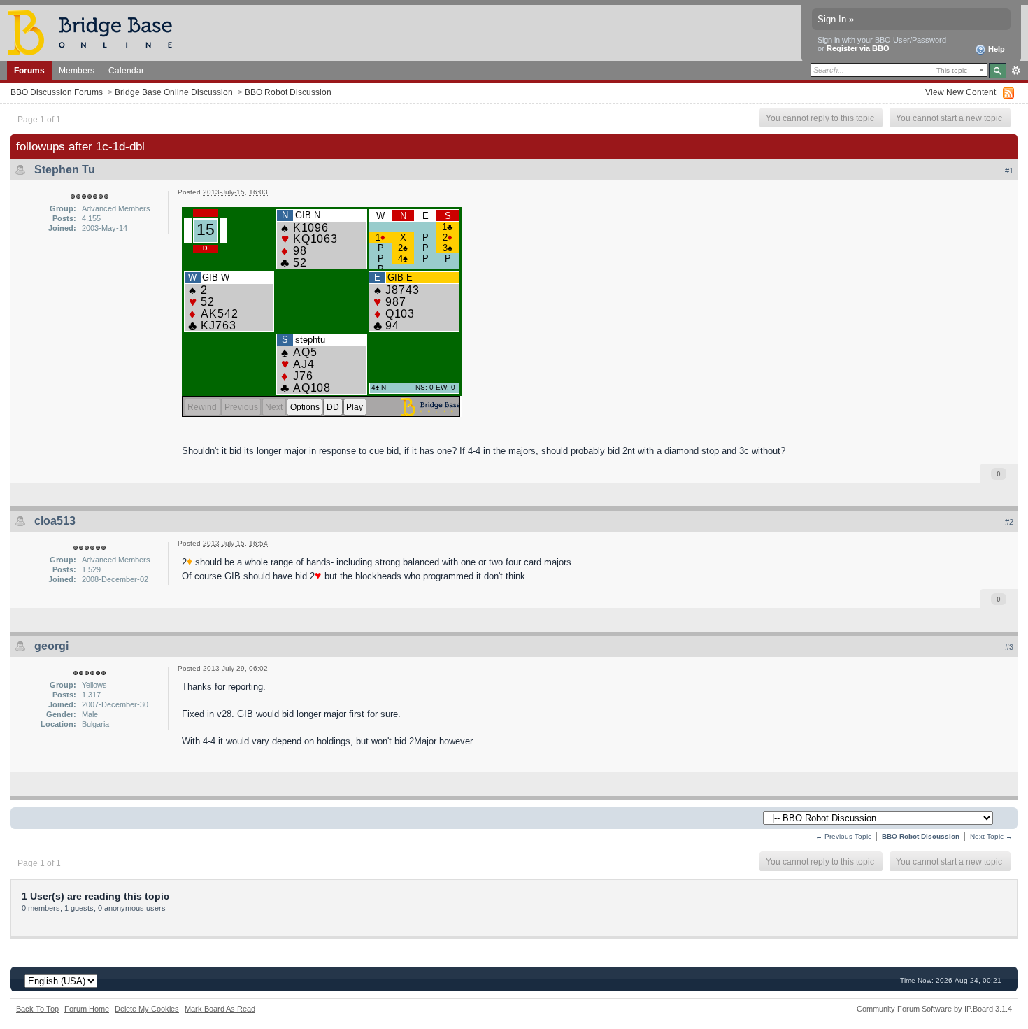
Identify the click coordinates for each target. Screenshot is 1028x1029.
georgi (51, 646)
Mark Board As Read (220, 1009)
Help (995, 49)
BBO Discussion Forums (56, 92)
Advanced (1016, 71)
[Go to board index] (96, 32)
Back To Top (37, 1009)
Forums (29, 70)
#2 (1009, 522)
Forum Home (86, 1009)
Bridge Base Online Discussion (174, 92)
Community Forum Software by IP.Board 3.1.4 (934, 1009)
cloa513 (55, 521)
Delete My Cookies (147, 1009)
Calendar (126, 70)
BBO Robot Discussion (288, 92)
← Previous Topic (843, 836)
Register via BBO (858, 48)
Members (76, 70)
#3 (1009, 647)
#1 (1009, 170)
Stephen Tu (64, 170)
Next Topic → (991, 836)
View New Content (960, 92)
